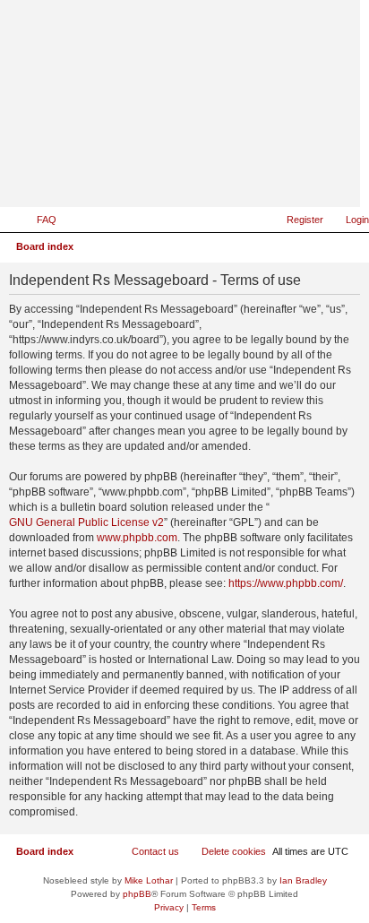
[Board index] (258, 181)
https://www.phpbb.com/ (285, 583)
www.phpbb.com (137, 537)
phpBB (137, 894)
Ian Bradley (303, 880)
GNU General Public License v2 (86, 522)
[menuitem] (38, 219)
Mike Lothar (148, 880)
